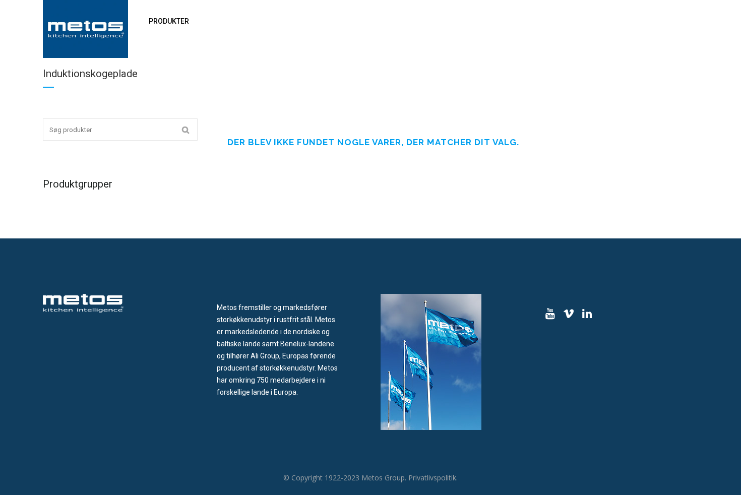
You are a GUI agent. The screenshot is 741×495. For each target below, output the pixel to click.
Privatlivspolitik (432, 477)
